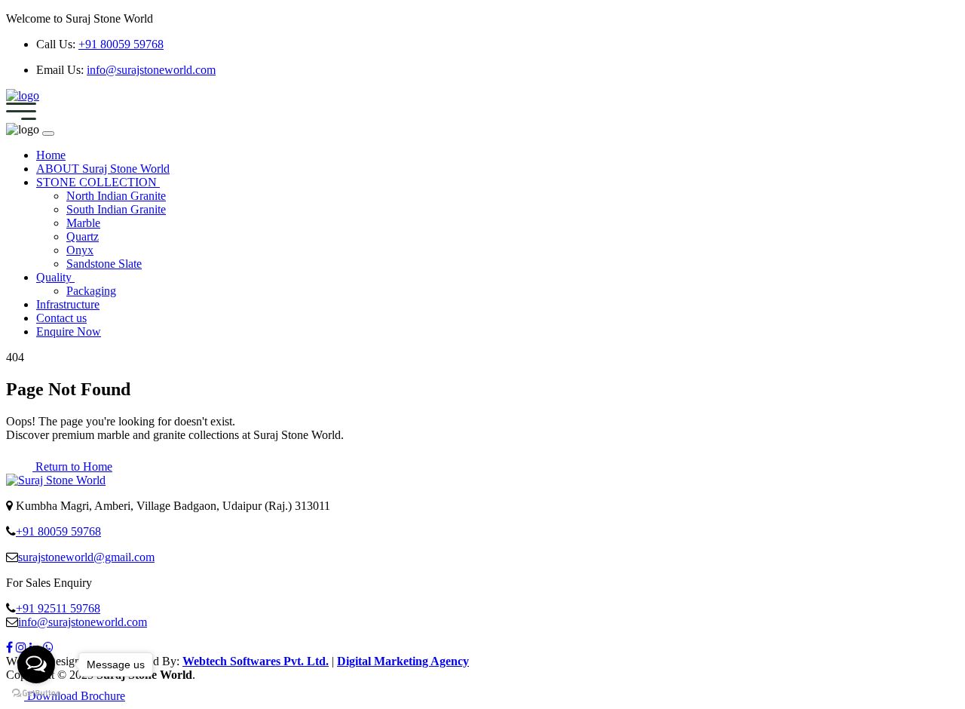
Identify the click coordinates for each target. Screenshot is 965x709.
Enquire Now (68, 331)
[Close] (48, 133)
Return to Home (72, 466)
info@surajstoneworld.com (151, 69)
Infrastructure (68, 304)
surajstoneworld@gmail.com (86, 557)
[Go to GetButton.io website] (36, 693)
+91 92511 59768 (58, 608)
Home (51, 155)
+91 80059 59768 (121, 44)
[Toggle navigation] (21, 115)
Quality (55, 277)
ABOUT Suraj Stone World (103, 168)
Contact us (61, 318)
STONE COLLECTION (98, 182)
